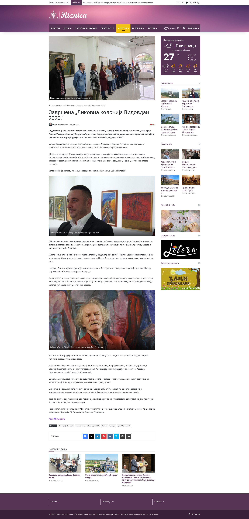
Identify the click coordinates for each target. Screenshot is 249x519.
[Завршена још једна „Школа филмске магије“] (65, 463)
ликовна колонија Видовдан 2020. (87, 426)
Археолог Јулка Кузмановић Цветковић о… (168, 165)
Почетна (55, 28)
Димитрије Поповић (66, 426)
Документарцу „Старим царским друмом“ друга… (169, 130)
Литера (151, 28)
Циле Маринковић (123, 426)
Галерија (137, 28)
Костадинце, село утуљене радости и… (169, 190)
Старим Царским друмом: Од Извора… (169, 104)
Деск (67, 28)
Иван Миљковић (59, 125)
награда (112, 426)
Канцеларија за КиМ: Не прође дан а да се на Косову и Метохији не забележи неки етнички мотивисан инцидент (131, 3)
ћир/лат (192, 28)
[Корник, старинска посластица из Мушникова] (191, 119)
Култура (122, 28)
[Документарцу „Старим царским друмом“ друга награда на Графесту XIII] (170, 119)
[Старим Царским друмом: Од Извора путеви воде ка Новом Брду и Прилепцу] (170, 93)
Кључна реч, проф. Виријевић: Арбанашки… (190, 104)
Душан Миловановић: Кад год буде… (189, 165)
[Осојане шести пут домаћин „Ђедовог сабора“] (101, 463)
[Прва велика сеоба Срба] (191, 180)
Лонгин (104, 426)
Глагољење (107, 28)
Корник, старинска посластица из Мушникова (191, 130)
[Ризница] (68, 15)
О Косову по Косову (86, 28)
